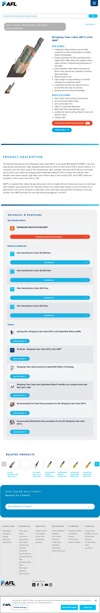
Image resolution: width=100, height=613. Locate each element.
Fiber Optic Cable (28, 25)
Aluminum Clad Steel (25, 564)
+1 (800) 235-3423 (9, 585)
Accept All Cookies (69, 607)
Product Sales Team (90, 544)
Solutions (9, 526)
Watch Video (19, 341)
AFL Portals (56, 536)
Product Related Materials (58, 532)
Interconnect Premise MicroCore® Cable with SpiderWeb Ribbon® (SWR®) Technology (63, 475)
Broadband (7, 531)
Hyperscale (7, 542)
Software (55, 539)
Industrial (6, 539)
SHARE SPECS (62, 129)
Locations (89, 548)
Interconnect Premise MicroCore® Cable (50, 475)
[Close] (96, 600)
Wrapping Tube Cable (14, 28)
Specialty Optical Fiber (25, 558)
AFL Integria (40, 533)
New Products (24, 573)
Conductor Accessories (23, 538)
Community (72, 533)
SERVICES (41, 526)
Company (73, 526)
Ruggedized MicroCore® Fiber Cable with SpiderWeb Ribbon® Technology (76, 475)
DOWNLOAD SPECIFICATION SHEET (72, 123)
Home (8, 25)
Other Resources (58, 551)
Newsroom (56, 548)
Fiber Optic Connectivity (24, 544)
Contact (90, 526)
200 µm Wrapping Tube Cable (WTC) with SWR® (12, 475)
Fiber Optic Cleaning (23, 569)
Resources (58, 526)
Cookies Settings (19, 607)
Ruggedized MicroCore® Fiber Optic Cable (87, 475)
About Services (41, 531)
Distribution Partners (89, 538)
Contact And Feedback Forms (91, 532)
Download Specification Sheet (49, 237)
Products (16, 25)
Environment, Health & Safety (74, 541)
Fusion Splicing (25, 553)
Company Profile (74, 531)
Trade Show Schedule (56, 544)
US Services (40, 536)
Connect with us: (38, 582)
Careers (71, 536)
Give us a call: (6, 583)
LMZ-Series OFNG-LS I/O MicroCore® (37, 475)
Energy (5, 536)
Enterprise (7, 533)
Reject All (87, 607)
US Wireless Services (40, 541)
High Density (42, 25)
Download (49, 262)
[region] (50, 604)
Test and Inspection (23, 549)
